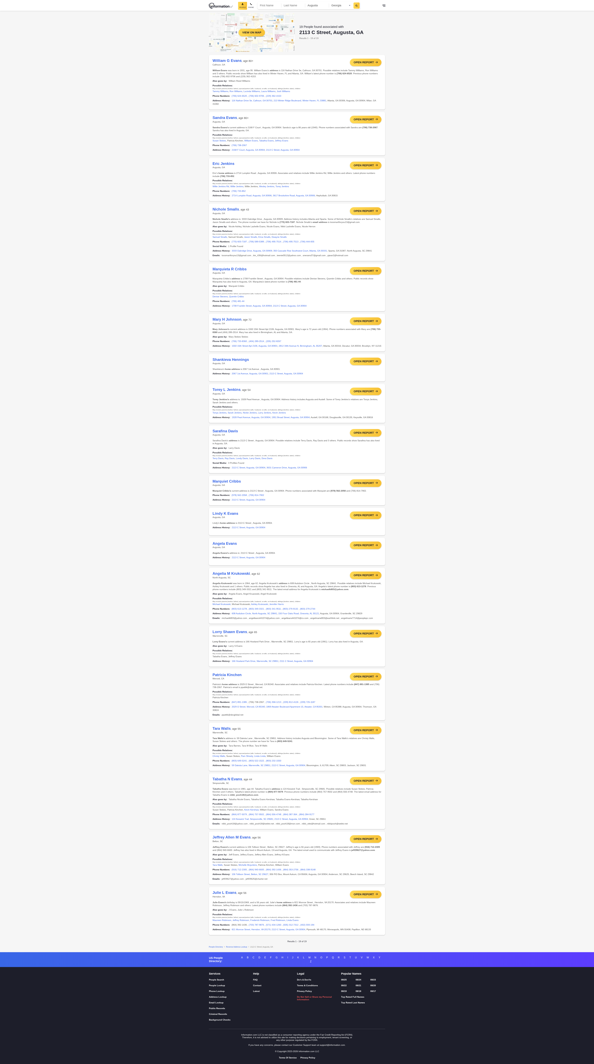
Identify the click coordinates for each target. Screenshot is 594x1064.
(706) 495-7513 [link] (290, 241)
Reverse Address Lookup (236, 947)
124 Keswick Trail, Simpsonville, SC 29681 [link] (252, 819)
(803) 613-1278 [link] (239, 609)
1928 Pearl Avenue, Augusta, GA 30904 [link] (251, 417)
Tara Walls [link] (218, 865)
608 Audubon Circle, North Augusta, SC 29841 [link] (254, 613)
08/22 (344, 985)
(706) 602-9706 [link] (256, 96)
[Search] (356, 5)
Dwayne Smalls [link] (279, 237)
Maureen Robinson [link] (222, 920)
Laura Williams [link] (268, 91)
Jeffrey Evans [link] (281, 140)
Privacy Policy (304, 991)
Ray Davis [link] (230, 458)
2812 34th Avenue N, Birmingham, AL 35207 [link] (300, 346)
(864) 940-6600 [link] (256, 869)
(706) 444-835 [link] (307, 241)
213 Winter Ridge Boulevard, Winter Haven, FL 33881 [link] (300, 100)
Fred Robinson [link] (278, 920)
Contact (257, 985)
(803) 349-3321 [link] (256, 609)
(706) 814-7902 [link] (256, 495)
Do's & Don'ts (304, 979)
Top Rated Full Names (352, 997)
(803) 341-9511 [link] (273, 609)
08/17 (373, 991)
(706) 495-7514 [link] (273, 241)
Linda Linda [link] (260, 756)
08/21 (358, 985)
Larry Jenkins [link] (264, 412)
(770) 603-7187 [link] (239, 241)
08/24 (358, 979)
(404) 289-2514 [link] (256, 341)
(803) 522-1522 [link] (256, 760)
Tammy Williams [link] (220, 91)
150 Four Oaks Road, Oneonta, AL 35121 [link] (298, 613)
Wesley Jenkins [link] (266, 186)
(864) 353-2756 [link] (290, 869)
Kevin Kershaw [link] (251, 809)
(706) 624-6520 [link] (239, 96)
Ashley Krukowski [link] (259, 604)
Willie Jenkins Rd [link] (221, 186)
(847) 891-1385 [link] (239, 702)
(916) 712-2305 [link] (239, 869)
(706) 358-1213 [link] (273, 702)
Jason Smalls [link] (250, 237)
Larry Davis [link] (254, 458)
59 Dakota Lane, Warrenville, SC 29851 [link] (251, 765)
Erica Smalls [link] (264, 237)
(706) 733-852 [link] (239, 191)
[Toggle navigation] (384, 6)
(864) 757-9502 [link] (256, 814)
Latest (256, 991)
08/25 (344, 979)
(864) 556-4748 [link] (273, 814)
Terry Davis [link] (218, 458)
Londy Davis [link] (242, 458)
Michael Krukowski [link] (222, 604)
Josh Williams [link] (283, 91)
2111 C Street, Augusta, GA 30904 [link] (296, 661)
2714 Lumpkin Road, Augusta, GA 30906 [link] (252, 195)
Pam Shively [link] (247, 756)
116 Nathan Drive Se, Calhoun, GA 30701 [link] (252, 100)
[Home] (221, 6)
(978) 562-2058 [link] (239, 495)
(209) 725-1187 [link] (307, 702)
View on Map (251, 32)
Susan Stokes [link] (219, 140)
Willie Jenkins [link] (236, 186)
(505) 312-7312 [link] (290, 925)
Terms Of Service (288, 1057)
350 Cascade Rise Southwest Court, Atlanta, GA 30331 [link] (300, 250)
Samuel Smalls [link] (220, 237)
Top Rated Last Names (353, 1002)
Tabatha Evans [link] (266, 140)
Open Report (364, 62)
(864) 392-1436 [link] (273, 869)
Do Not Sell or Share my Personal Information (314, 998)
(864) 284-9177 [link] (306, 814)
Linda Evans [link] (292, 920)
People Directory (216, 947)
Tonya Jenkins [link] (219, 412)
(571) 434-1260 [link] (273, 925)
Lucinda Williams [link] (251, 91)
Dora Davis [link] (267, 458)
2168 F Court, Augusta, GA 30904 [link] (248, 150)
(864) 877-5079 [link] (239, 814)
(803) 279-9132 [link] (290, 609)
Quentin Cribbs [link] (236, 296)
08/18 (358, 991)
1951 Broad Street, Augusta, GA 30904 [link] (291, 417)
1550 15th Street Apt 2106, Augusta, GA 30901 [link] (255, 346)
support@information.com (332, 1045)
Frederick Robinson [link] (259, 920)
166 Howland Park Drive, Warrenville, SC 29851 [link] (255, 661)
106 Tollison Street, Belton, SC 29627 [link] (250, 874)
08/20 (373, 985)
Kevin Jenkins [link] (279, 412)
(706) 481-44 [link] (238, 301)
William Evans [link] (251, 140)
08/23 (373, 979)
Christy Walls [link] (219, 756)
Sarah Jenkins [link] (235, 412)
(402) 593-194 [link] (307, 925)
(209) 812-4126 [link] (290, 702)
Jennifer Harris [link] (276, 604)
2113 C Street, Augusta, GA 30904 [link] (283, 150)
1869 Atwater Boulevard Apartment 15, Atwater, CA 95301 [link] (294, 706)
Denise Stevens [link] (220, 296)
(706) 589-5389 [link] (256, 241)
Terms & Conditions (307, 985)
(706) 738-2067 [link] (239, 145)
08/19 (344, 991)
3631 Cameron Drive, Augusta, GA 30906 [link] (287, 467)
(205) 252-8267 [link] (273, 341)
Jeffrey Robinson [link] (240, 920)
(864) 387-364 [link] (290, 814)
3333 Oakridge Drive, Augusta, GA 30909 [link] (252, 250)
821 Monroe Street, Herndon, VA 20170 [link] (251, 929)
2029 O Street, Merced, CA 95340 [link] (248, 706)
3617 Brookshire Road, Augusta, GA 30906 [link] (294, 195)
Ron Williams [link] (236, 91)
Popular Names (351, 973)
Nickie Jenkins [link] (250, 412)
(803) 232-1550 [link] (273, 760)
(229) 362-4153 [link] (273, 96)
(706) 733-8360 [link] (239, 341)
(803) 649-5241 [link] (239, 760)
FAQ (255, 979)
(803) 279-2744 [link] (307, 609)
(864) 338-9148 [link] (308, 869)
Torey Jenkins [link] (282, 186)
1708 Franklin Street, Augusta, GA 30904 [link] (252, 306)
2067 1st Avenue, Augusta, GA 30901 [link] (250, 373)
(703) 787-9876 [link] (256, 925)
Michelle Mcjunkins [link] (248, 865)
